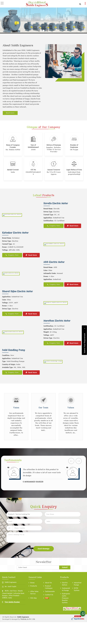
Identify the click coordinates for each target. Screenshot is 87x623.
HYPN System (76, 589)
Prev (71, 461)
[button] (12, 602)
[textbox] (24, 514)
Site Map (33, 598)
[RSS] (47, 598)
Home (32, 583)
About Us (48, 583)
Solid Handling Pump (13, 350)
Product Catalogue (48, 587)
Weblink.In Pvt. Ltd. (27, 619)
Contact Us (49, 595)
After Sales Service (34, 593)
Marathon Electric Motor (57, 320)
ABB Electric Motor (54, 262)
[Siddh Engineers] (37, 4)
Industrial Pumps (77, 584)
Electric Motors (65, 584)
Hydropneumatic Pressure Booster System (66, 598)
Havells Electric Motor (56, 203)
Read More (73, 226)
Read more (10, 113)
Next (79, 461)
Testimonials (50, 591)
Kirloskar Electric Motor (15, 232)
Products (33, 586)
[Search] (80, 4)
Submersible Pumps (66, 589)
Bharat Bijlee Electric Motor (17, 291)
